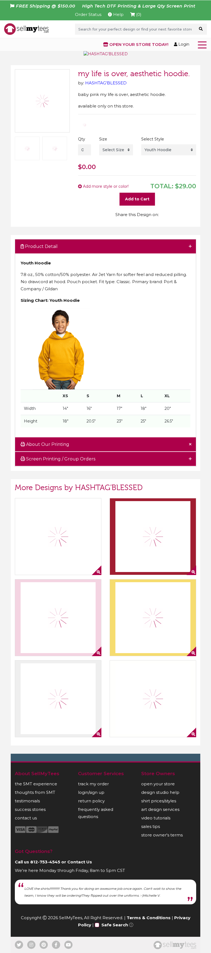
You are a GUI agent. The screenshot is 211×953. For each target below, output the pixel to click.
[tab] (105, 246)
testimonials (27, 800)
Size (103, 139)
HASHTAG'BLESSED (106, 82)
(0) (138, 14)
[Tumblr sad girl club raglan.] (153, 698)
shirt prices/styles (158, 800)
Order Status (88, 14)
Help (118, 14)
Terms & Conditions (149, 917)
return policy (91, 800)
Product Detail (41, 246)
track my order (93, 783)
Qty (81, 139)
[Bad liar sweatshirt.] (153, 536)
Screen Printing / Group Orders (60, 459)
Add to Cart (137, 199)
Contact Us (79, 861)
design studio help (160, 792)
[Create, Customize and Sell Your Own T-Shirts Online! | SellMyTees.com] (26, 28)
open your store (158, 783)
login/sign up (91, 792)
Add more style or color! (105, 186)
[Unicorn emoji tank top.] (58, 536)
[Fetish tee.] (153, 617)
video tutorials (155, 818)
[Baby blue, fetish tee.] (58, 698)
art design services (160, 809)
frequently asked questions (95, 813)
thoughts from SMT (35, 792)
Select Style (152, 139)
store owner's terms (162, 835)
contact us (26, 818)
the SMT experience (36, 783)
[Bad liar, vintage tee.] (58, 617)
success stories (30, 809)
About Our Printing (47, 444)
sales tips (150, 826)
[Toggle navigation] (203, 44)
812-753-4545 (45, 861)
